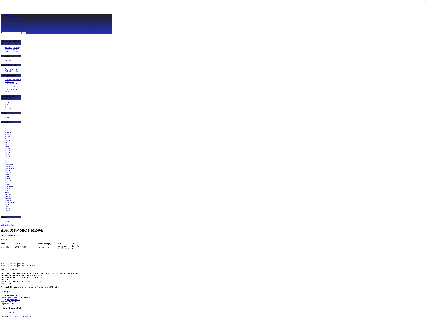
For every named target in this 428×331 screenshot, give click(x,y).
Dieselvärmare (10, 60)
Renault (8, 200)
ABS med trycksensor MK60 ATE (13, 81)
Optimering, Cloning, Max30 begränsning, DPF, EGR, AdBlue (12, 50)
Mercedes (8, 180)
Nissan (7, 188)
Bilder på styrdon (16, 23)
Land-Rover (9, 168)
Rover (7, 204)
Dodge (7, 140)
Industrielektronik (11, 71)
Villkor (12, 21)
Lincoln (8, 172)
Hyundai (8, 152)
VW (6, 212)
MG (6, 182)
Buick (7, 130)
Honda (7, 148)
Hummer (8, 150)
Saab (7, 206)
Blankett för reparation (13, 19)
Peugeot (8, 194)
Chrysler (8, 136)
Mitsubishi (9, 186)
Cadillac (8, 132)
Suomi (7, 27)
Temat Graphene (25, 316)
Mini (7, 184)
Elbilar (7, 118)
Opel (7, 192)
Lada (7, 162)
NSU (7, 190)
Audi (7, 126)
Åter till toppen (10, 312)
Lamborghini (9, 164)
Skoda (7, 208)
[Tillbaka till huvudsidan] (29, 11)
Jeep (6, 158)
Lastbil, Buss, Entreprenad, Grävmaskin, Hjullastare (10, 106)
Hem (7, 15)
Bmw (7, 128)
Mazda (7, 178)
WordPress (12, 316)
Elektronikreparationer (13, 17)
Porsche (8, 198)
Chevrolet (8, 134)
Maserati (8, 176)
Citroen (8, 138)
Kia (6, 160)
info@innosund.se (13, 300)
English (8, 25)
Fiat (6, 144)
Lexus (7, 170)
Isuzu (7, 154)
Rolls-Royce (9, 202)
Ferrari (7, 142)
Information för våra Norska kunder (17, 29)
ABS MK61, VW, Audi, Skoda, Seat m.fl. (11, 86)
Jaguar (7, 156)
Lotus (7, 174)
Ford (7, 146)
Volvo (7, 210)
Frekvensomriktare (12, 69)
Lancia (7, 166)
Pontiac (8, 196)
